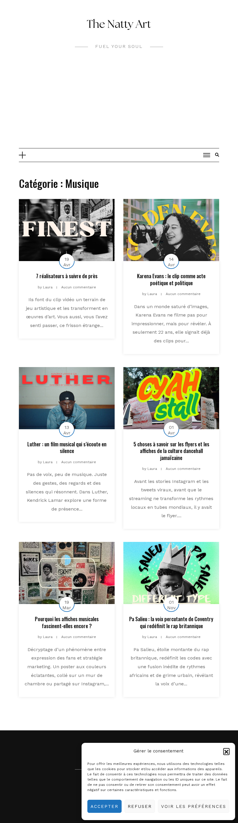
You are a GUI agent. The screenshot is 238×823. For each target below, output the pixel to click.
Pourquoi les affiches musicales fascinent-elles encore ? (67, 622)
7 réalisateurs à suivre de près (67, 276)
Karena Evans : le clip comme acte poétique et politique (171, 279)
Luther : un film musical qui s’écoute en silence (67, 447)
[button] (226, 751)
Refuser (140, 806)
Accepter (104, 806)
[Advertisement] (119, 104)
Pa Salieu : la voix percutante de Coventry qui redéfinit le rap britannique (171, 622)
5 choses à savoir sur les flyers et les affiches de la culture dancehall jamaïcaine (171, 450)
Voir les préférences (193, 806)
